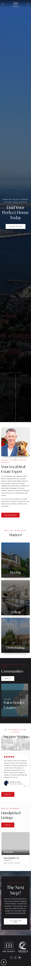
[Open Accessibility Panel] (4, 962)
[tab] (23, 786)
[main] (15, 467)
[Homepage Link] (15, 4)
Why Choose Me (10, 515)
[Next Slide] (27, 702)
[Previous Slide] (27, 697)
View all (8, 678)
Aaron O (12, 779)
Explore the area (15, 226)
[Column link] (15, 560)
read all (8, 794)
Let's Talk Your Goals (15, 921)
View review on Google (16, 781)
